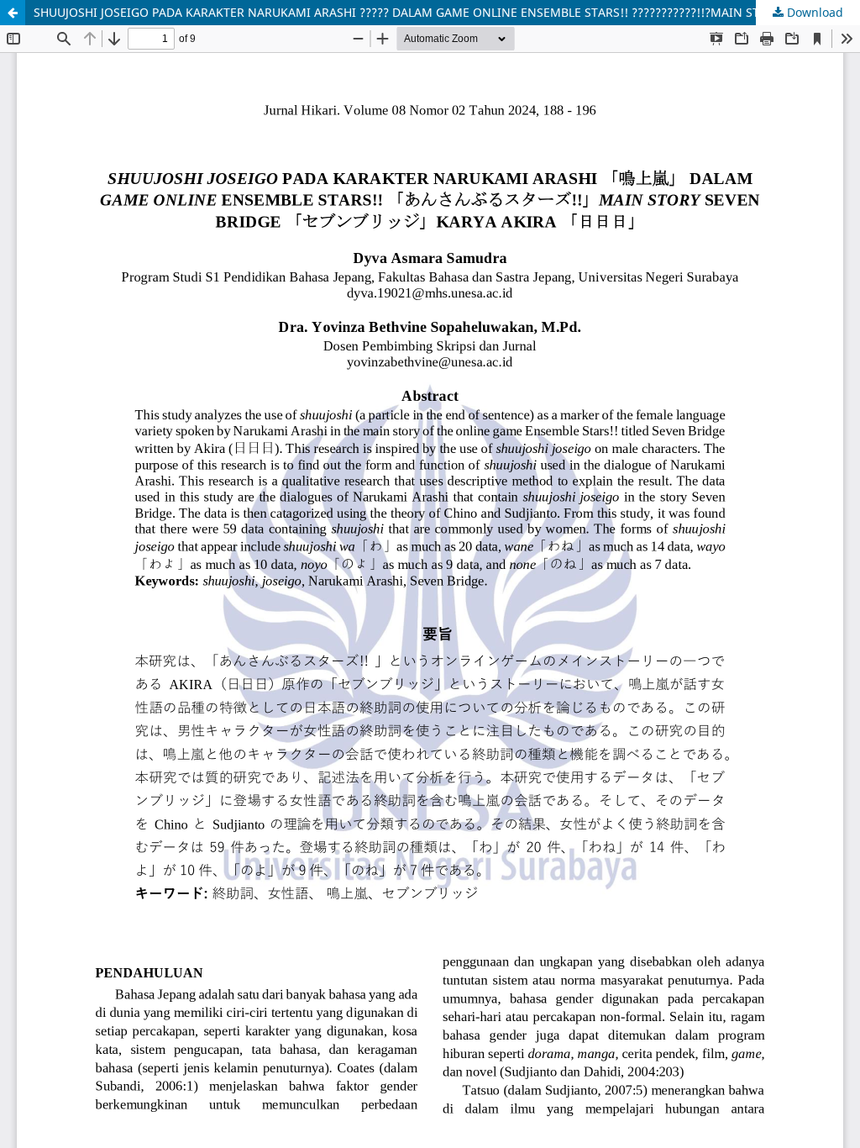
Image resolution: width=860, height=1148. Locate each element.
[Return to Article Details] (12, 12)
